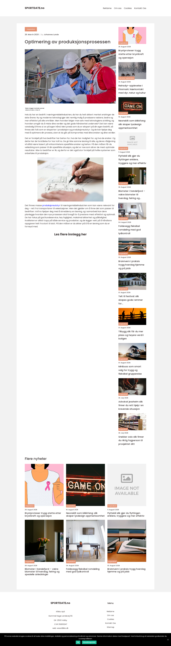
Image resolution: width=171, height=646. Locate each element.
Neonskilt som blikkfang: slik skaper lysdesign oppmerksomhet (132, 124)
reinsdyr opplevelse (126, 78)
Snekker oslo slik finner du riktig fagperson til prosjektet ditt (131, 440)
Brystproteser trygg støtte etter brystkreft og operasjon (131, 54)
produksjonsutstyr (51, 205)
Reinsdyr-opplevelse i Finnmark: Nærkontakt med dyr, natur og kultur (132, 89)
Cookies (128, 8)
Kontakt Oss (140, 8)
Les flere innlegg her (70, 234)
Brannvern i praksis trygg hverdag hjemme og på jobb (131, 265)
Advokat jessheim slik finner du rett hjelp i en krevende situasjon (131, 405)
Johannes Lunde (51, 34)
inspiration (31, 29)
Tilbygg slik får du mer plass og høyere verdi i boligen (131, 335)
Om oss (117, 8)
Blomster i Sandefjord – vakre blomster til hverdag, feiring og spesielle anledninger (131, 194)
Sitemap (110, 627)
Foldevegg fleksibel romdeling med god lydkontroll (129, 229)
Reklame (107, 8)
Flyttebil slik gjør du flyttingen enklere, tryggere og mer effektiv (132, 159)
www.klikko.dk (62, 628)
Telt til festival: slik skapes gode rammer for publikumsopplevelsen (130, 300)
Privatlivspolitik (89, 642)
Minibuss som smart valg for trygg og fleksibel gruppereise (130, 370)
